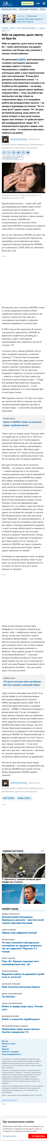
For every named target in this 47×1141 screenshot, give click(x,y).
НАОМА (22, 59)
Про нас (5, 1041)
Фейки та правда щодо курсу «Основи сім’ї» (22, 1008)
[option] (23, 18)
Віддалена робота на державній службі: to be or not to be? (23, 975)
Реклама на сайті (8, 1043)
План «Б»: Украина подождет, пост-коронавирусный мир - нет (20, 963)
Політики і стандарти (10, 1051)
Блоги (12, 28)
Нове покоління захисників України (21, 986)
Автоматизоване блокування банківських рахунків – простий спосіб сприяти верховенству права (23, 919)
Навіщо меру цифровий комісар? (19, 932)
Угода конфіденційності (11, 1054)
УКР (38, 3)
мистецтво (8, 798)
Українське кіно (9, 9)
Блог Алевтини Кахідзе (26, 28)
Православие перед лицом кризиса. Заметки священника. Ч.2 (21, 1030)
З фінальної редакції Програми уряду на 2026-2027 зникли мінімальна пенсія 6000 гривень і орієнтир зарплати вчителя (29, 23)
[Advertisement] (23, 281)
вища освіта (24, 798)
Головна (5, 28)
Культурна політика (28, 9)
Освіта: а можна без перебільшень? (21, 1019)
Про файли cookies (10, 1136)
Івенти (4, 1046)
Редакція (5, 1049)
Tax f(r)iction (8, 996)
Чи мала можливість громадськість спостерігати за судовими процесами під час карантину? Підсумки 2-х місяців (22, 947)
